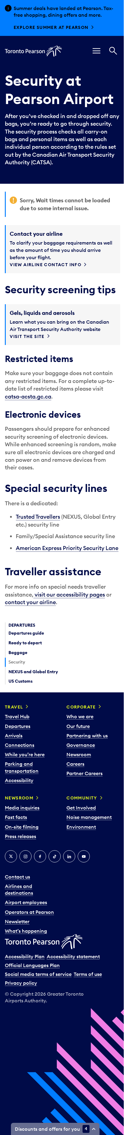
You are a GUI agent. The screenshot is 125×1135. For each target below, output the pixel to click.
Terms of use (88, 974)
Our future (78, 726)
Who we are (79, 716)
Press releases (20, 836)
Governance (80, 745)
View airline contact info (45, 264)
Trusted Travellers (38, 516)
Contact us (17, 877)
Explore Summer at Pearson (51, 27)
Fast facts (16, 817)
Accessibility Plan (25, 956)
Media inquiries (22, 808)
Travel (14, 707)
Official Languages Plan (32, 965)
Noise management (89, 817)
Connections (19, 745)
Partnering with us (87, 736)
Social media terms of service (38, 974)
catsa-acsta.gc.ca (28, 396)
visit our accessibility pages (69, 594)
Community (81, 798)
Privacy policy (21, 983)
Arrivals (13, 736)
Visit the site (27, 336)
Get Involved (81, 808)
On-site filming (22, 827)
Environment (81, 827)
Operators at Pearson (29, 912)
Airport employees (26, 902)
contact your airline (30, 602)
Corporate (81, 707)
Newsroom (78, 754)
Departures (17, 726)
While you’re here (25, 754)
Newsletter (17, 921)
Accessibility (19, 780)
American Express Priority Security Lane (67, 548)
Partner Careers (84, 773)
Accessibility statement (73, 956)
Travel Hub (17, 716)
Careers (75, 764)
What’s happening (26, 931)
